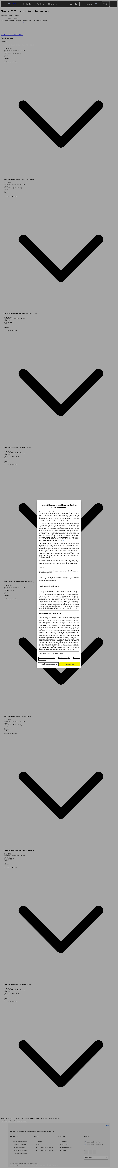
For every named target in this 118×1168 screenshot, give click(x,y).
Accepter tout (69, 664)
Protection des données (46, 658)
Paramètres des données (48, 664)
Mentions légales (64, 658)
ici (63, 540)
